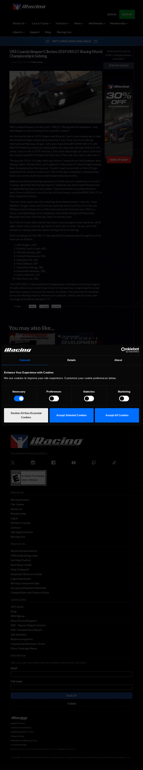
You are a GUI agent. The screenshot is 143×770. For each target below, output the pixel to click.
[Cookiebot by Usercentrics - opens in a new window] (123, 350)
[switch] (54, 398)
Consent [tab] (25, 360)
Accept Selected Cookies (71, 415)
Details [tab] (71, 360)
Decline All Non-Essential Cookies (26, 415)
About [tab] (118, 360)
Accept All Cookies (117, 415)
